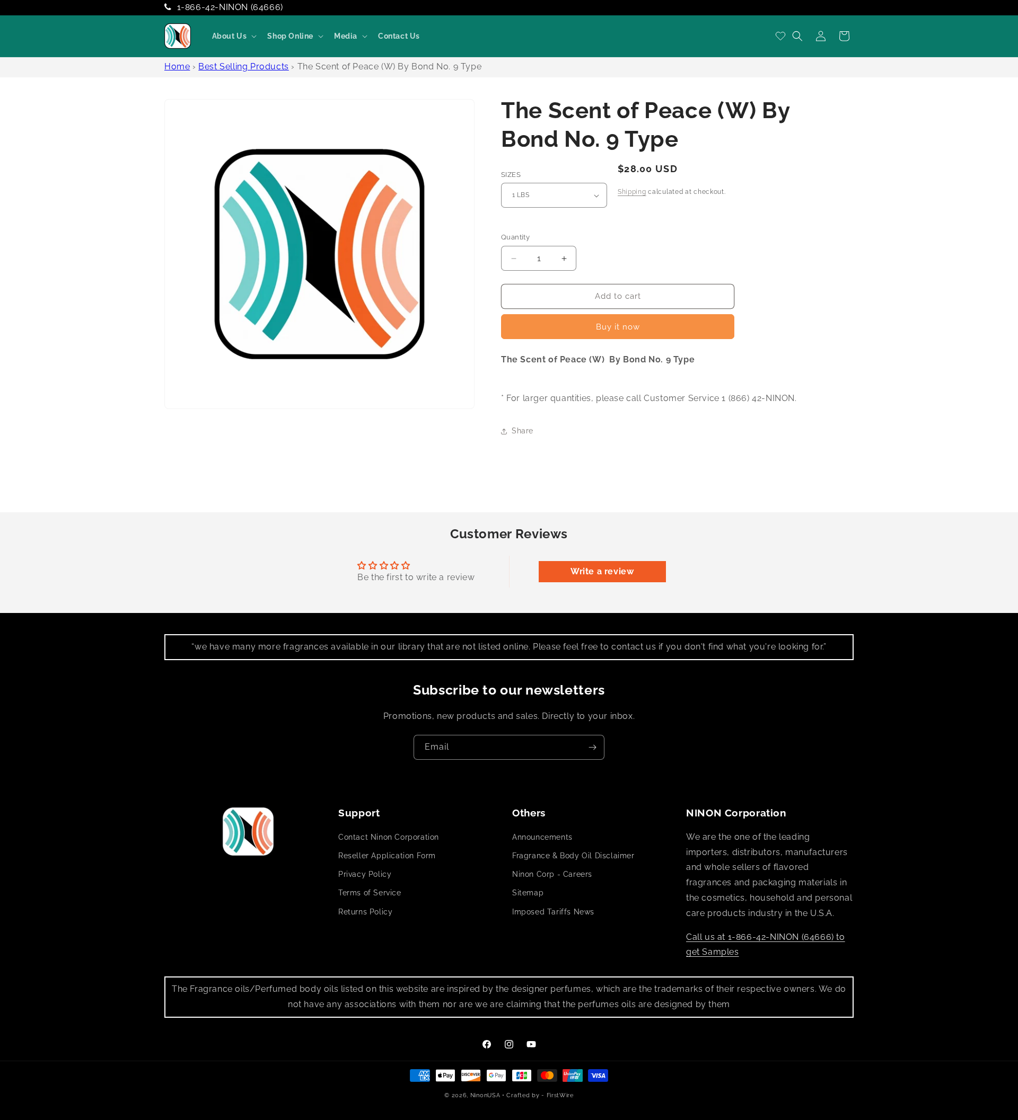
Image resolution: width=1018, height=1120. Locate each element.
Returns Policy (365, 912)
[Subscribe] (592, 747)
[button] (233, 36)
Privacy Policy (364, 874)
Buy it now (618, 327)
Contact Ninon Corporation (388, 837)
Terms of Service (369, 893)
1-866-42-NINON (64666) (230, 7)
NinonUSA (485, 1095)
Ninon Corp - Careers (552, 874)
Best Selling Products (243, 66)
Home (177, 66)
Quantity (515, 238)
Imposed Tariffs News (553, 912)
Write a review (602, 571)
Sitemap (527, 893)
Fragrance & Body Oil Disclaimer (573, 856)
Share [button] (522, 431)
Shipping (632, 191)
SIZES (511, 175)
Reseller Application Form (387, 856)
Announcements (542, 837)
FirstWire (560, 1095)
